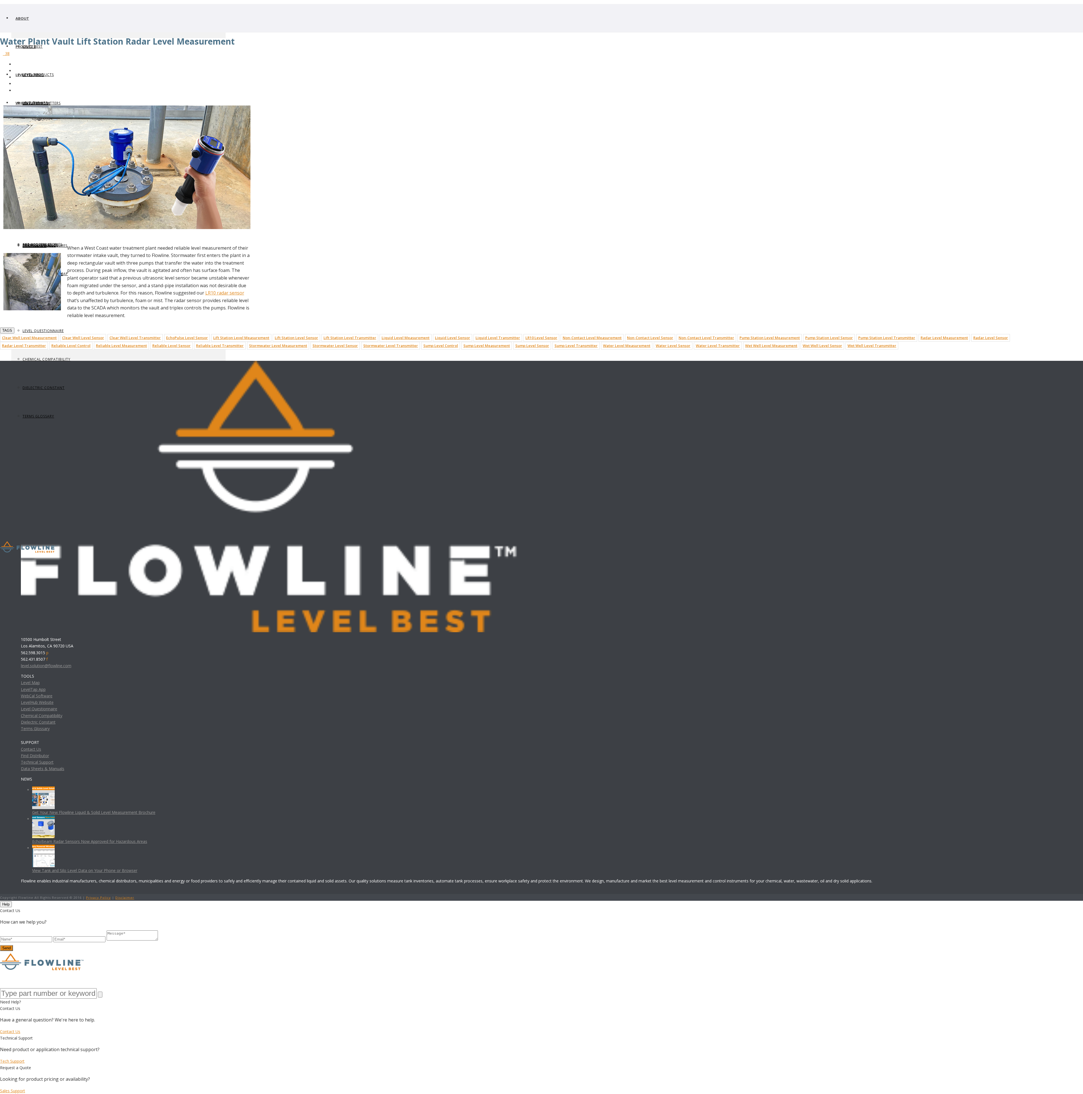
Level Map (30, 682)
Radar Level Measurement (944, 337)
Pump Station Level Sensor (829, 337)
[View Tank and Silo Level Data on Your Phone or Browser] (43, 848)
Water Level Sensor (673, 345)
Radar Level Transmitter (24, 345)
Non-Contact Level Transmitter (706, 337)
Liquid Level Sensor (452, 337)
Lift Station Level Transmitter (349, 337)
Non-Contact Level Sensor (650, 337)
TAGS (7, 330)
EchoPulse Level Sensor (187, 337)
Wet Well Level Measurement (771, 345)
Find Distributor (35, 755)
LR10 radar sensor (224, 293)
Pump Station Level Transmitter (886, 337)
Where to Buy (29, 103)
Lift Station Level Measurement (241, 337)
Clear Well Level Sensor (83, 337)
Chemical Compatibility (47, 359)
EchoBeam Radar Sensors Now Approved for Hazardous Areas (89, 841)
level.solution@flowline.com (46, 665)
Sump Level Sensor (532, 345)
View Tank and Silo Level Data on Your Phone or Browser (84, 870)
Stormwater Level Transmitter (390, 345)
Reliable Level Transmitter (220, 345)
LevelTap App (33, 689)
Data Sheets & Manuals (42, 768)
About (22, 18)
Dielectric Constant (38, 722)
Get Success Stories (42, 244)
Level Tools (27, 74)
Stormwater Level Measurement (278, 345)
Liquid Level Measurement (406, 337)
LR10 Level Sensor (541, 337)
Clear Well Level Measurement (29, 337)
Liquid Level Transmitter (498, 337)
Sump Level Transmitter (576, 345)
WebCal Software (36, 695)
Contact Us (31, 749)
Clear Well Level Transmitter (135, 337)
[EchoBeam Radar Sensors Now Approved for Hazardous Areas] (43, 818)
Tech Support (12, 1061)
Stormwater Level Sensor (335, 345)
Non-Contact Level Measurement (592, 337)
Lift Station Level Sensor (296, 337)
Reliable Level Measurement (121, 345)
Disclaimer (124, 897)
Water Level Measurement (626, 345)
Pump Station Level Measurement (769, 337)
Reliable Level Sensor (171, 345)
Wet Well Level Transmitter (872, 345)
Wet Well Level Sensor (822, 345)
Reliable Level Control (71, 345)
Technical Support (37, 762)
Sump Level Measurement (486, 345)
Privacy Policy (98, 897)
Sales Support (12, 1090)
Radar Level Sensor (990, 337)
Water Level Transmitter (718, 345)
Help (6, 904)
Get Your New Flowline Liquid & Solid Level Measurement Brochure (93, 812)
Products (26, 46)
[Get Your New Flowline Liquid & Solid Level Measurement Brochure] (43, 789)
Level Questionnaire (43, 330)
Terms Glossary (35, 728)
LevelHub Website (37, 702)
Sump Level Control (440, 345)
